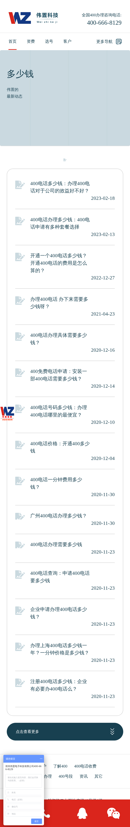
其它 (98, 776)
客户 (67, 41)
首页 (12, 41)
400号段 (66, 776)
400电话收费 (85, 766)
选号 (49, 41)
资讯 (84, 776)
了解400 (60, 766)
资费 (31, 41)
